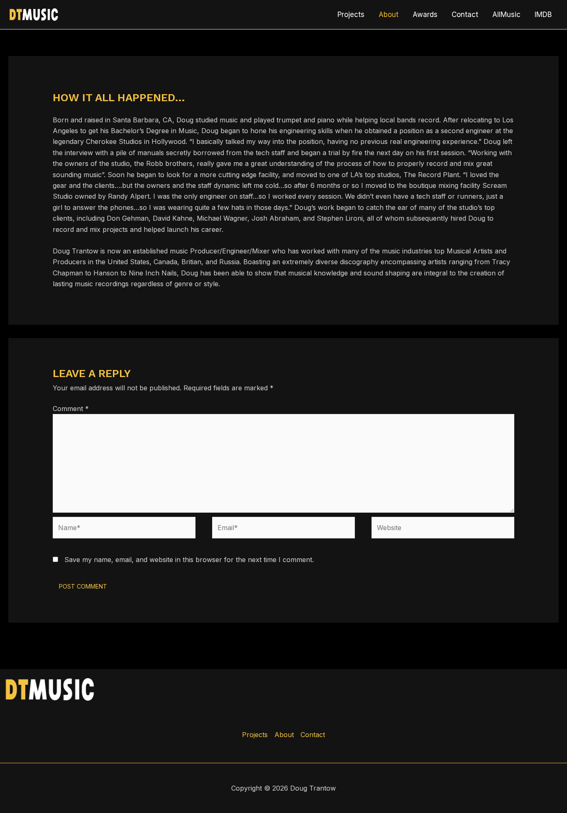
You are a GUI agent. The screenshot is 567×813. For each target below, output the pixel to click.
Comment (71, 408)
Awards (425, 14)
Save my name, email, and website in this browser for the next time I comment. (189, 559)
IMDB (543, 14)
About (388, 14)
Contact (465, 14)
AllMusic (506, 14)
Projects (350, 14)
